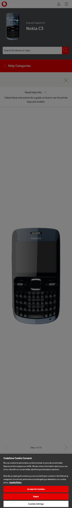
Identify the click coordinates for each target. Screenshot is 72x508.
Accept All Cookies (36, 489)
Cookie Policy (15, 482)
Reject (36, 496)
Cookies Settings (36, 504)
